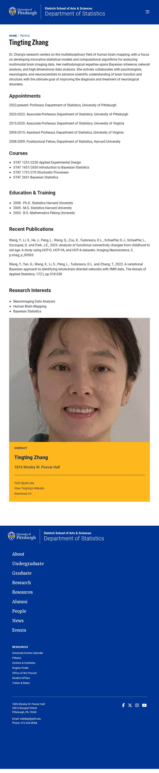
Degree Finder (20, 668)
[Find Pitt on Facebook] (123, 705)
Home (13, 35)
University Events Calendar (27, 653)
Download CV (23, 493)
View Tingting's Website (29, 488)
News (18, 620)
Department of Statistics (75, 12)
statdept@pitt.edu (30, 718)
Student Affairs (21, 678)
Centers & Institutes (23, 663)
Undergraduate (28, 563)
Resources (22, 592)
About (18, 554)
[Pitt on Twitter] (130, 705)
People (25, 35)
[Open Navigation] (147, 12)
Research (21, 582)
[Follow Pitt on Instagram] (137, 705)
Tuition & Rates (21, 683)
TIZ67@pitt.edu (24, 483)
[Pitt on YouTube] (144, 705)
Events (19, 630)
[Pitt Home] (25, 11)
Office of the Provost (24, 673)
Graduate (21, 573)
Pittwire (16, 658)
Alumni (20, 601)
